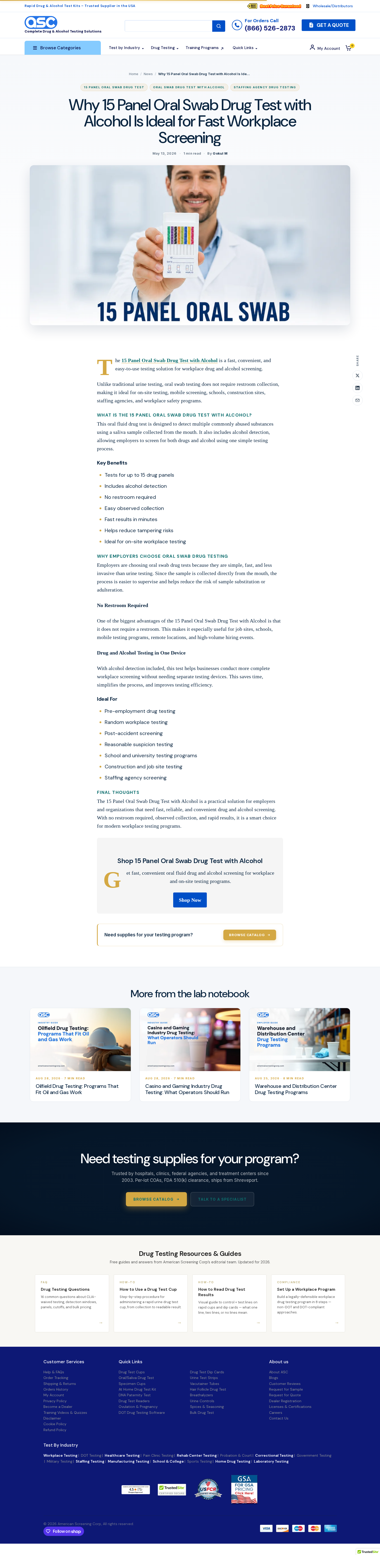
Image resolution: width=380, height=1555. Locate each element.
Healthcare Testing (122, 1455)
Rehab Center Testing (197, 1455)
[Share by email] (357, 400)
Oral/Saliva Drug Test (136, 1377)
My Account (53, 1395)
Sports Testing (199, 1461)
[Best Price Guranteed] (280, 6)
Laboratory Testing (271, 1461)
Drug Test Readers (134, 1401)
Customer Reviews (285, 1383)
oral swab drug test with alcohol (189, 87)
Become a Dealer (57, 1406)
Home (133, 74)
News (148, 74)
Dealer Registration (285, 1401)
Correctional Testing (274, 1455)
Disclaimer (52, 1418)
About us (278, 1362)
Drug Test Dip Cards (207, 1372)
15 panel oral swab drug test (114, 87)
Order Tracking (55, 1377)
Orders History (55, 1389)
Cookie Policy (54, 1424)
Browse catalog (247, 935)
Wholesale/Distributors (333, 6)
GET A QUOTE (332, 25)
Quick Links (130, 1362)
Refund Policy (54, 1430)
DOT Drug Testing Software (142, 1412)
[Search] (218, 26)
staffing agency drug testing (265, 87)
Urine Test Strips (204, 1377)
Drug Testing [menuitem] (163, 47)
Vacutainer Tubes (204, 1383)
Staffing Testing (90, 1461)
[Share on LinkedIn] (357, 388)
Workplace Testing (60, 1455)
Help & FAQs (53, 1372)
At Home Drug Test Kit (137, 1389)
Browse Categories (60, 48)
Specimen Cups (132, 1383)
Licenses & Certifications (290, 1406)
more (163, 1489)
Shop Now (190, 900)
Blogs (273, 1377)
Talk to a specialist (222, 1199)
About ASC (278, 1372)
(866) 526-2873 (270, 28)
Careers (275, 1412)
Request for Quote (285, 1395)
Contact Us (278, 1418)
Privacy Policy (55, 1401)
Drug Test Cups (132, 1372)
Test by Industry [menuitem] (124, 47)
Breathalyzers (201, 1395)
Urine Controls (202, 1401)
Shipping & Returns (59, 1383)
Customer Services (63, 1362)
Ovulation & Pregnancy (138, 1406)
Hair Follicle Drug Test (208, 1389)
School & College (168, 1461)
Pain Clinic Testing (158, 1455)
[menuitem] (276, 6)
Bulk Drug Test (202, 1412)
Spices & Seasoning (207, 1406)
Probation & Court (236, 1455)
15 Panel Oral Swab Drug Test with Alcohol (169, 360)
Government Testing (314, 1455)
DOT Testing (91, 1455)
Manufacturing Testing (128, 1461)
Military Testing (59, 1461)
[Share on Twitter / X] (357, 375)
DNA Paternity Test (135, 1395)
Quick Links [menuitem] (243, 47)
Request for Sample (286, 1389)
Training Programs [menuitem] (202, 47)
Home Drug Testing (232, 1461)
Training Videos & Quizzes (65, 1412)
